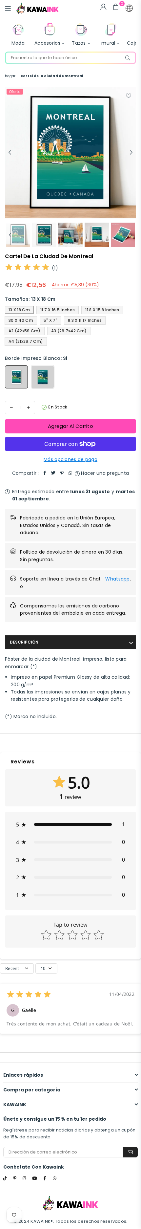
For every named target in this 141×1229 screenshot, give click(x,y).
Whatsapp (117, 579)
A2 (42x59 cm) (25, 331)
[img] (27, 268)
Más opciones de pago (70, 459)
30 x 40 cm (21, 320)
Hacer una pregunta (104, 473)
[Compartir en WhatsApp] (70, 473)
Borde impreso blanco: (36, 358)
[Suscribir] (130, 1152)
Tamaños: (30, 299)
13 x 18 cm (19, 310)
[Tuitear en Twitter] (53, 473)
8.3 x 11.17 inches (85, 320)
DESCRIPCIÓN (24, 642)
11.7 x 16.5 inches (57, 310)
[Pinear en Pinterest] (62, 473)
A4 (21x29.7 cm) (26, 341)
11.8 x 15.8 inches (102, 310)
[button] (129, 8)
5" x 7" (50, 320)
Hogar (10, 76)
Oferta (15, 91)
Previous (10, 153)
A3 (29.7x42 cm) (69, 331)
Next (131, 153)
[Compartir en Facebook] (45, 473)
